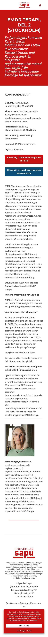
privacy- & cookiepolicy (15, 618)
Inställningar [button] (21, 631)
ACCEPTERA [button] (24, 625)
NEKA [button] (29, 631)
